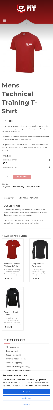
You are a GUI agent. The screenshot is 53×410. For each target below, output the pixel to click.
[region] (26, 390)
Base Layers (11, 351)
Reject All (26, 404)
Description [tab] (9, 198)
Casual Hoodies (12, 355)
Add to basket (22, 177)
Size (5, 163)
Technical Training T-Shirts (20, 187)
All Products (35, 187)
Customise (26, 398)
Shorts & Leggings (13, 363)
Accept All (26, 391)
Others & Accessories (14, 359)
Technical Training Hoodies (17, 366)
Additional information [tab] (29, 198)
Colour (7, 156)
